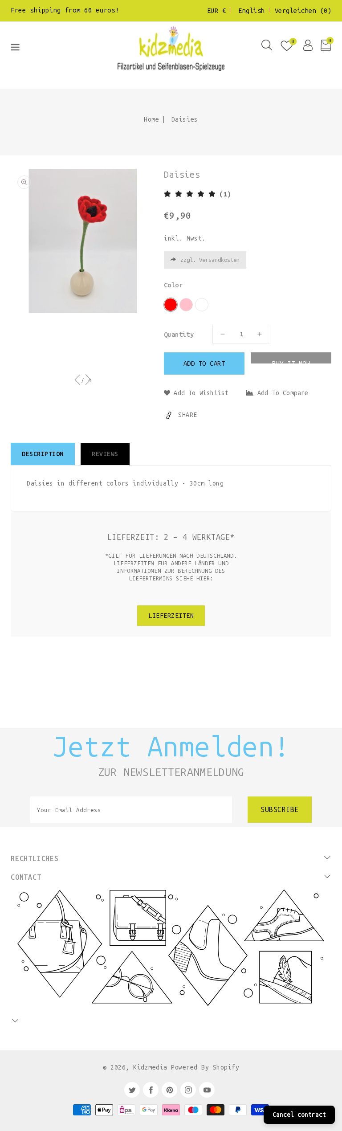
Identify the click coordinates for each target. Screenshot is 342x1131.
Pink (186, 304)
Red (170, 304)
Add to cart (204, 363)
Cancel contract (299, 1115)
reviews (105, 454)
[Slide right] (88, 383)
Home (151, 119)
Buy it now (291, 361)
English (251, 11)
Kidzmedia (150, 1067)
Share (187, 415)
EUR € (216, 11)
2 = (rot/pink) (201, 304)
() (303, 11)
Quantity (179, 335)
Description (43, 454)
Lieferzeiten (171, 616)
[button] (15, 49)
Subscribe (280, 809)
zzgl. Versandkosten (210, 260)
